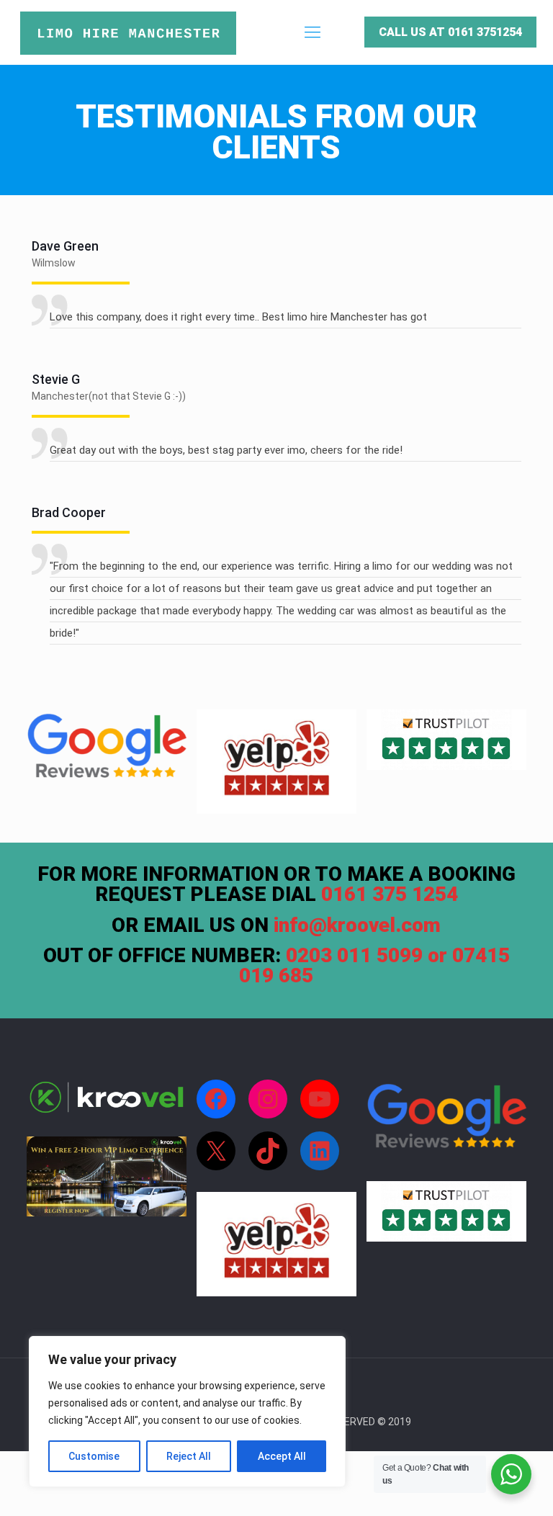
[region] (187, 1411)
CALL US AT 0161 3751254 (450, 32)
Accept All (282, 1456)
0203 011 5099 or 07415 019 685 (374, 965)
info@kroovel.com (357, 925)
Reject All (188, 1456)
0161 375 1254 (389, 894)
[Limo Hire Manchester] (128, 32)
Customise (94, 1456)
